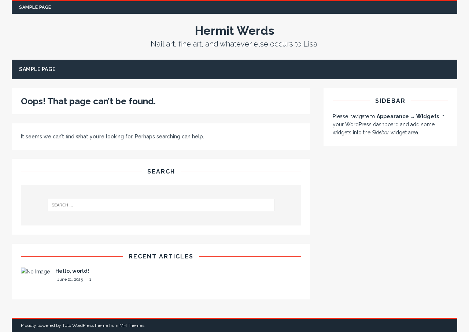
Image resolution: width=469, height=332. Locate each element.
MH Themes (131, 325)
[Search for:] (161, 205)
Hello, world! (72, 271)
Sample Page (35, 7)
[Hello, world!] (35, 272)
